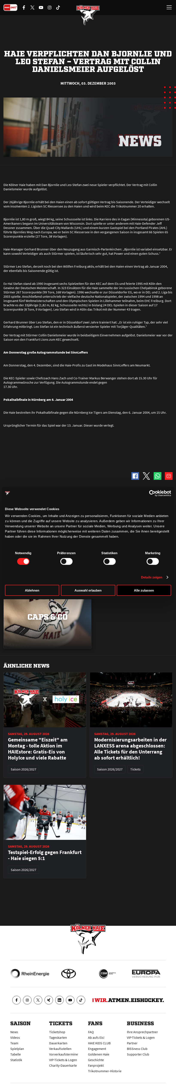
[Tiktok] (81, 1000)
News (14, 1032)
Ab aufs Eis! (96, 1037)
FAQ (91, 1032)
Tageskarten (58, 1037)
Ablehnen (32, 590)
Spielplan (17, 1048)
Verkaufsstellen (60, 1048)
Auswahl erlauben (88, 590)
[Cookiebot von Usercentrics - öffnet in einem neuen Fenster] (152, 493)
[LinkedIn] (59, 1000)
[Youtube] (70, 1000)
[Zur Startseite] (88, 15)
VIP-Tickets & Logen (63, 1060)
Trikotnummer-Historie (104, 1071)
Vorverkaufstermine (63, 1054)
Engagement (97, 1048)
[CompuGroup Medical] (107, 973)
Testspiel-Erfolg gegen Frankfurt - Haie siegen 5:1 (45, 855)
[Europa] (146, 973)
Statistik (16, 1060)
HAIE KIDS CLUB (99, 1043)
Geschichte (96, 1060)
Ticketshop (57, 1032)
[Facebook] (16, 1000)
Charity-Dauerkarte (63, 1065)
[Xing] (48, 1000)
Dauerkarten (58, 1043)
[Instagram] (27, 1000)
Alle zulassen (144, 590)
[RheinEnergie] (29, 973)
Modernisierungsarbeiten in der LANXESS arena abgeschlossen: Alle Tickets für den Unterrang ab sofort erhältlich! (130, 749)
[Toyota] (68, 973)
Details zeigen (151, 577)
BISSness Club (137, 1048)
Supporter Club (138, 1054)
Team (14, 1043)
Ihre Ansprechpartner (142, 1032)
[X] (38, 1000)
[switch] (66, 561)
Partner (132, 1043)
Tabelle (15, 1054)
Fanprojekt (96, 1065)
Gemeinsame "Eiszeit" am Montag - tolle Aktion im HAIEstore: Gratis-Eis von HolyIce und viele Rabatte (38, 749)
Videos (15, 1037)
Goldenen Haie (98, 1054)
